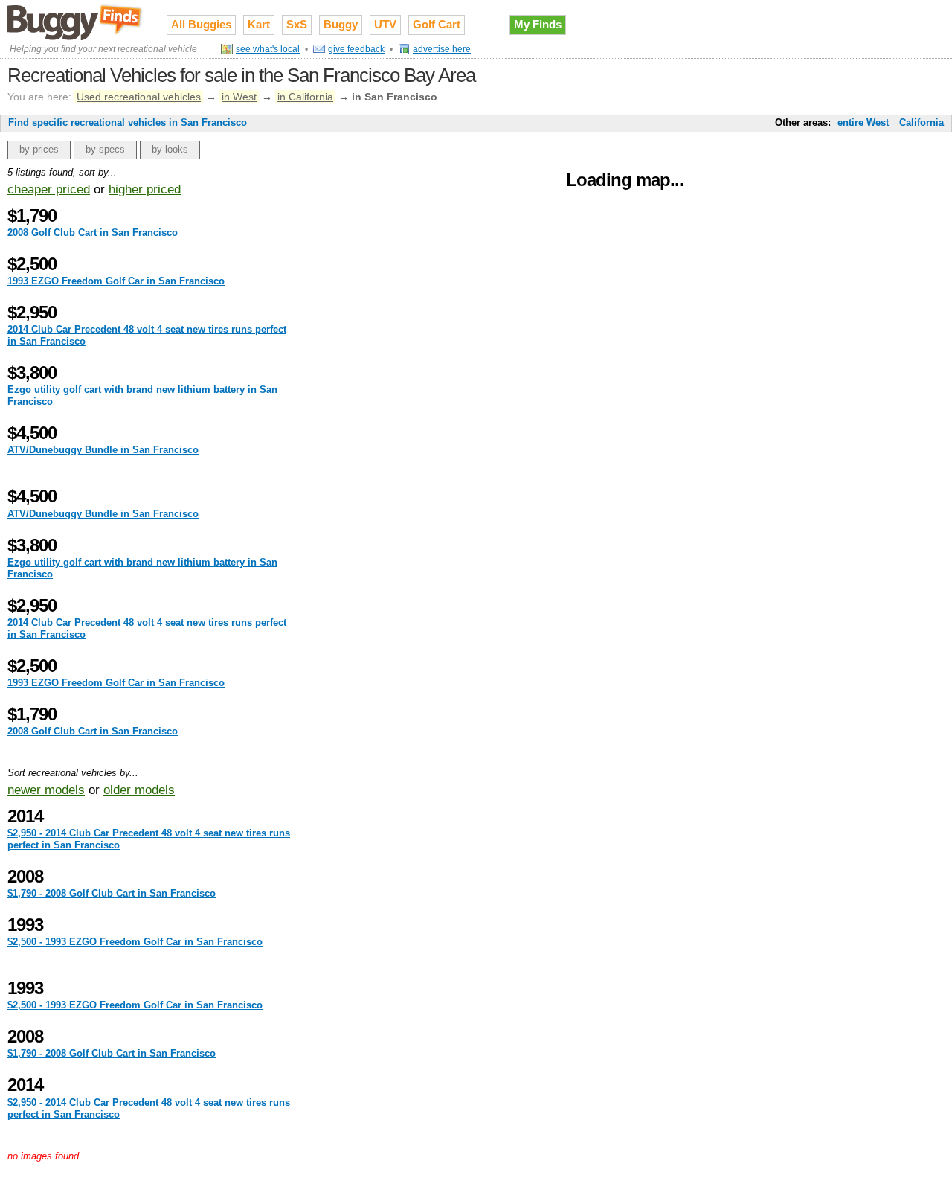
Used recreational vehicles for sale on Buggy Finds (75, 21)
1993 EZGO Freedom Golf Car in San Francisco (116, 281)
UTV (385, 24)
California (921, 122)
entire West (863, 122)
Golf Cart (436, 24)
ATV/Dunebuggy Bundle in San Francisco (103, 449)
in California (305, 97)
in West (239, 97)
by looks (170, 149)
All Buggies (201, 24)
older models (139, 790)
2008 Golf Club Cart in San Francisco (92, 232)
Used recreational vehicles (139, 97)
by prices (39, 149)
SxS (296, 24)
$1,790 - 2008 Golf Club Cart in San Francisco (111, 893)
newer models (46, 790)
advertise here (442, 49)
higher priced (145, 189)
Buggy (341, 24)
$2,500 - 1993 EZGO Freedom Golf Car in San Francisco (135, 941)
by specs (105, 149)
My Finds (538, 24)
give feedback (356, 49)
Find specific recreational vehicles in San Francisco (127, 122)
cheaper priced (48, 189)
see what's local (268, 49)
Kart (259, 24)
